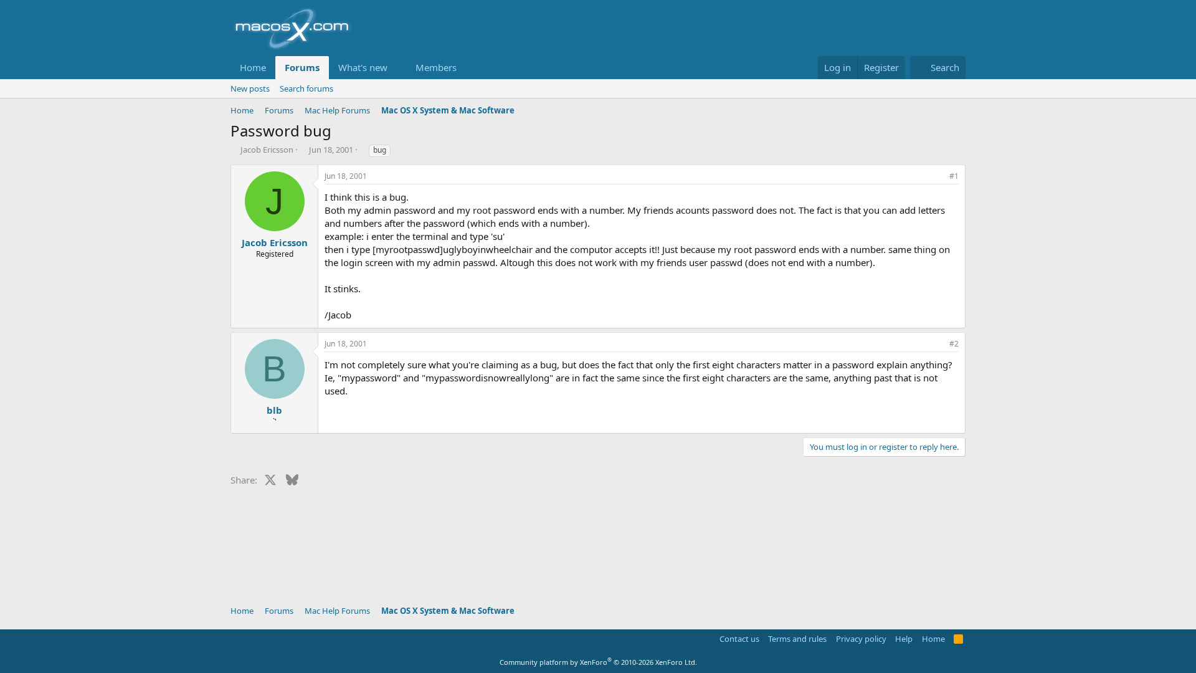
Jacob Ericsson (266, 149)
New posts (250, 88)
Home (253, 67)
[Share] (937, 176)
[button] (397, 67)
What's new (362, 67)
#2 (954, 343)
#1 (954, 176)
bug (379, 150)
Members (436, 67)
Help (904, 638)
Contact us (739, 638)
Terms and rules (797, 638)
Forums (302, 67)
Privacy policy (861, 638)
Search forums (306, 88)
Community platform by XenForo (598, 662)
